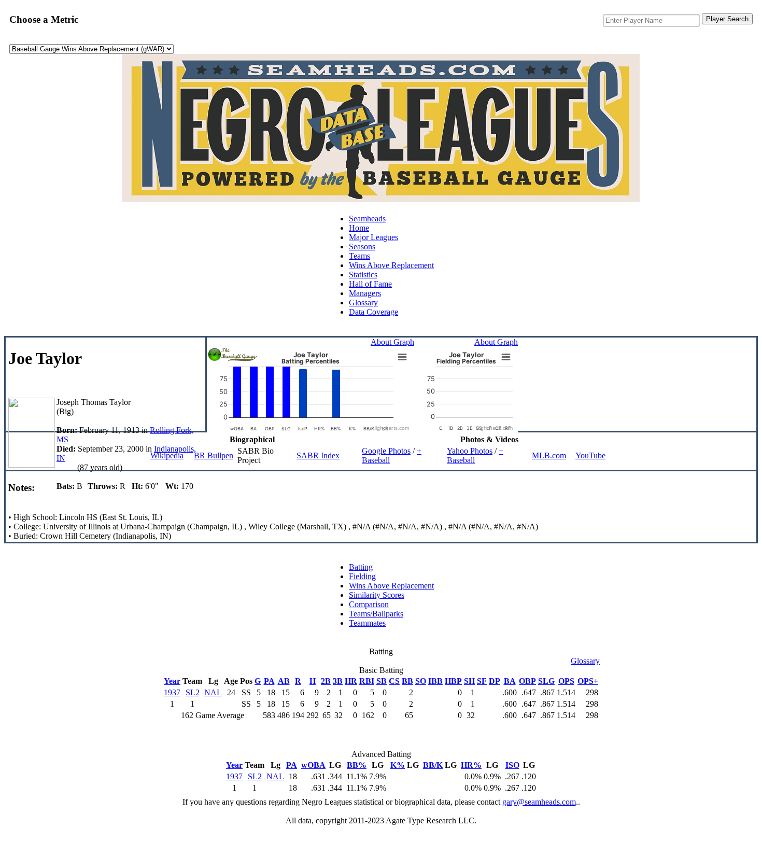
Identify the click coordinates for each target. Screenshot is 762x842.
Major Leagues (373, 237)
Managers (365, 293)
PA (269, 681)
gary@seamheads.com (539, 801)
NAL (213, 692)
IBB (435, 681)
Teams (359, 255)
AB (284, 681)
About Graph (392, 342)
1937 (172, 692)
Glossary (363, 302)
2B (326, 681)
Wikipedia (167, 455)
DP (494, 681)
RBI (366, 681)
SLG (546, 681)
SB (381, 681)
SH (469, 681)
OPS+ (587, 681)
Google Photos (386, 450)
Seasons (362, 246)
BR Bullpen (213, 455)
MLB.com (549, 455)
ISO (512, 765)
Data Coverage (373, 311)
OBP (527, 681)
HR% (471, 765)
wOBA (313, 765)
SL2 (193, 692)
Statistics (363, 274)
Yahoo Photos (469, 450)
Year (172, 681)
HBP (453, 681)
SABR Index (318, 455)
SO (420, 681)
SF (482, 681)
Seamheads (367, 218)
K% (397, 765)
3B (338, 681)
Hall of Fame (370, 283)
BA (510, 681)
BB (407, 681)
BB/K (433, 765)
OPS (566, 681)
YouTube (590, 455)
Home (359, 227)
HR (351, 681)
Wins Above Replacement (391, 265)
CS (394, 681)
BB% (356, 765)
